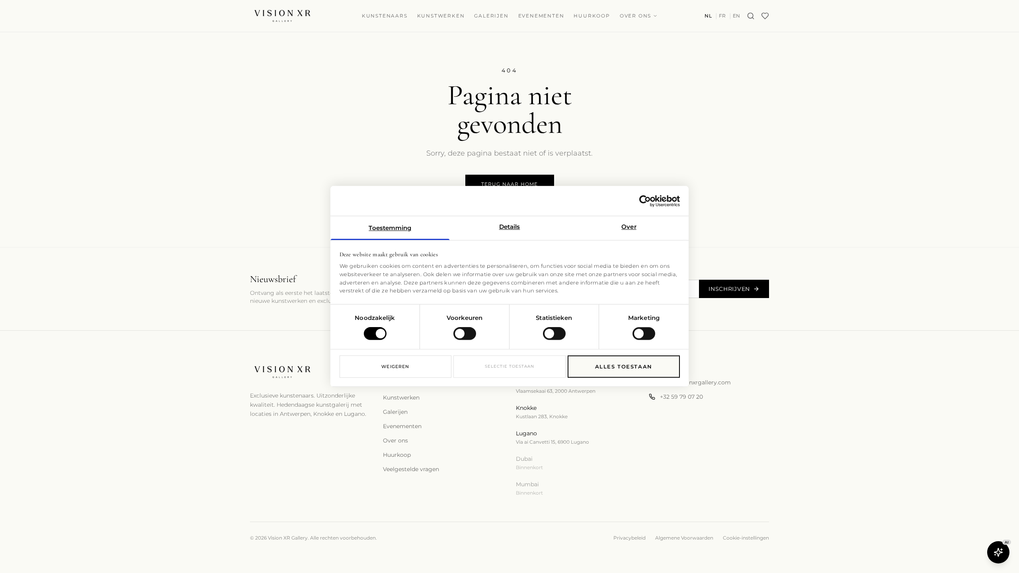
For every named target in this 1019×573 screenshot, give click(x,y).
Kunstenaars (385, 16)
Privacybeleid (629, 538)
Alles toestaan (623, 366)
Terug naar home (509, 184)
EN (736, 16)
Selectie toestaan (509, 366)
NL (708, 16)
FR (722, 16)
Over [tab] (628, 226)
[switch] (464, 333)
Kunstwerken (441, 16)
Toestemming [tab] (390, 228)
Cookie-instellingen (746, 538)
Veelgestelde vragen (411, 469)
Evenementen (541, 16)
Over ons (635, 16)
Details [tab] (509, 226)
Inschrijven (729, 288)
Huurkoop (592, 16)
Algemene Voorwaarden (684, 538)
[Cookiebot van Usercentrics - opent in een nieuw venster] (645, 201)
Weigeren (395, 366)
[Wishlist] (765, 16)
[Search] (751, 16)
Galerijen (491, 16)
